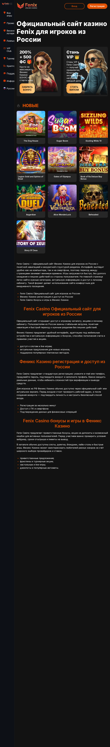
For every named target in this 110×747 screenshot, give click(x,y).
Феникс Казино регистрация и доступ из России (46, 296)
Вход (74, 6)
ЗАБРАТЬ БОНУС (27, 88)
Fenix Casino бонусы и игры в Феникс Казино (44, 300)
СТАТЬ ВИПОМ (74, 88)
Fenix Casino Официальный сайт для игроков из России (50, 293)
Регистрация (97, 6)
